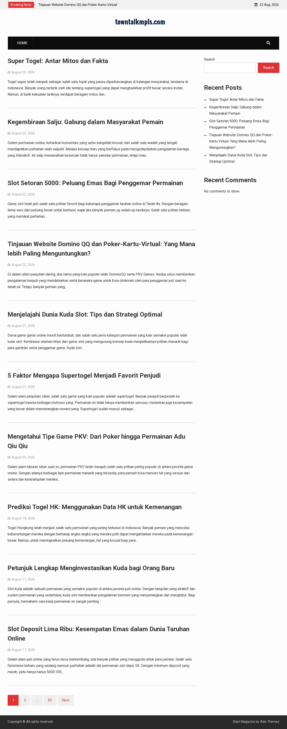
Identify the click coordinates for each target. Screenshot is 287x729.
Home (22, 43)
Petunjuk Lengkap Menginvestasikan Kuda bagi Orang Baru (91, 568)
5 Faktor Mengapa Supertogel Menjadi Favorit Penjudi (84, 375)
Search (209, 59)
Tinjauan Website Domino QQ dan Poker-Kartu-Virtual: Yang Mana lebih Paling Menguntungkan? (241, 141)
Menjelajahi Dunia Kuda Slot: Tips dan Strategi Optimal (85, 314)
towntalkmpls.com (140, 21)
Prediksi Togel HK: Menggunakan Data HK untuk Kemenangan (95, 507)
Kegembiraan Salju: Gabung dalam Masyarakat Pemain (85, 122)
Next (65, 700)
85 (50, 700)
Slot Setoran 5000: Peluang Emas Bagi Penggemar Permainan (95, 183)
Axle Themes (269, 722)
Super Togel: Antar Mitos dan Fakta (58, 61)
